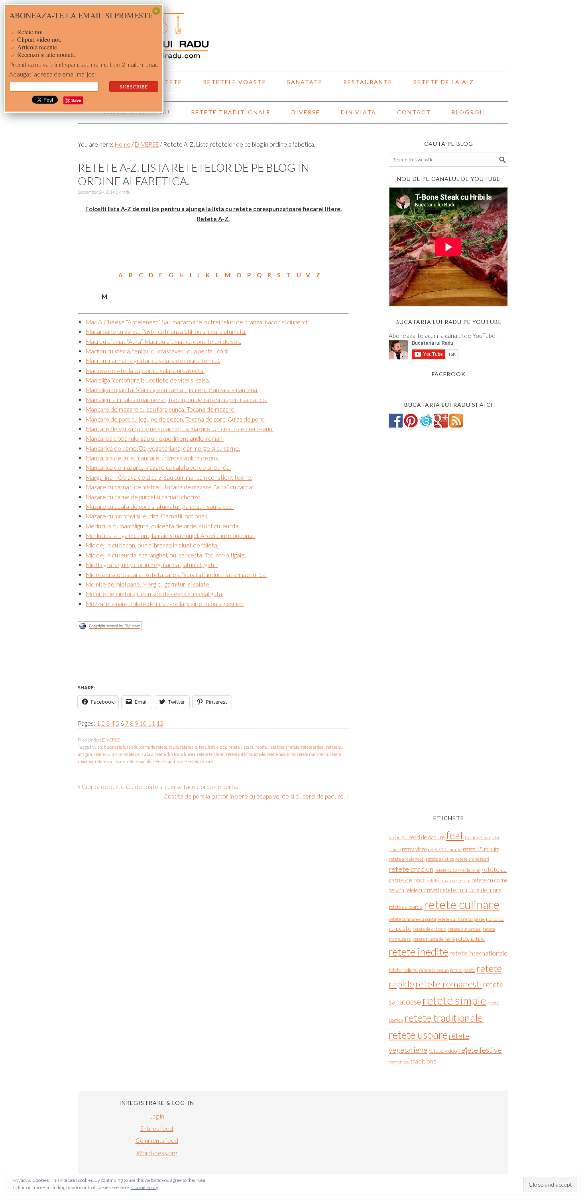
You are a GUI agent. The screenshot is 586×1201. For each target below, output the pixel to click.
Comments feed (157, 1140)
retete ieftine (470, 939)
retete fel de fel (210, 754)
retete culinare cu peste (461, 919)
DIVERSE (111, 739)
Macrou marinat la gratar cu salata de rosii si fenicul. (153, 360)
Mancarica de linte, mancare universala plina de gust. (154, 457)
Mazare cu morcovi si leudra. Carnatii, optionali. (147, 516)
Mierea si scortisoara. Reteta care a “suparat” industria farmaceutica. (176, 574)
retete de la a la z (138, 754)
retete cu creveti (422, 890)
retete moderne (281, 754)
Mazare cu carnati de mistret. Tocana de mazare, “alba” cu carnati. (171, 487)
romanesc (399, 1062)
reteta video (414, 849)
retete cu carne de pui (448, 880)
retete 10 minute (445, 849)
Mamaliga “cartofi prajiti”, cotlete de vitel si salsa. (148, 380)
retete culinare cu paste (412, 919)
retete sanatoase (110, 761)
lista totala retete (283, 747)
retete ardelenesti (407, 859)
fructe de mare (478, 837)
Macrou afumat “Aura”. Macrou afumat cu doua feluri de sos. (163, 341)
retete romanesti (312, 754)
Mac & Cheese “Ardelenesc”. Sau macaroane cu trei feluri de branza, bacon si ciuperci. (197, 322)
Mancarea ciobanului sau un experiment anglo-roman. (155, 438)
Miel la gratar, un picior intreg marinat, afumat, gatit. (152, 564)
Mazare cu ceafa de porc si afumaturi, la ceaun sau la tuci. (160, 506)
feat (202, 747)
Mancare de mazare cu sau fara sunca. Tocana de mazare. (161, 409)
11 (151, 723)
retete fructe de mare (434, 939)
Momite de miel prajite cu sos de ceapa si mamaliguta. (154, 593)
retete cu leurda (406, 907)
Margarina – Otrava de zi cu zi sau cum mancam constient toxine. (169, 477)
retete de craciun (429, 929)
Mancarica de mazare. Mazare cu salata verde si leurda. (158, 467)
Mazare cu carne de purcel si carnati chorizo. (144, 496)
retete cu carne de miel (457, 870)
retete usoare (200, 761)
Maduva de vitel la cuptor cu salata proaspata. (145, 370)
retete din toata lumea (175, 754)
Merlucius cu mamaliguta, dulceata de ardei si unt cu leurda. (163, 526)
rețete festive (480, 1049)
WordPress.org (156, 1152)
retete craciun (411, 869)
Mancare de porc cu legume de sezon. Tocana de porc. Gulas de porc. (175, 419)
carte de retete (153, 747)
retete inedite (418, 952)
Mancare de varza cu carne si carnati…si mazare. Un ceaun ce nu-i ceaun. (179, 428)
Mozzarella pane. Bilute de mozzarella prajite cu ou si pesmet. (165, 603)
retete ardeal (312, 747)
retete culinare (108, 754)
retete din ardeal (465, 929)
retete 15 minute (481, 849)
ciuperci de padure (423, 837)
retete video (443, 1050)
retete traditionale (170, 761)
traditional (424, 1061)
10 (143, 723)
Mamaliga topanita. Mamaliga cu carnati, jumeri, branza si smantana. (172, 389)
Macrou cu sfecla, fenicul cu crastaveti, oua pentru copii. (158, 351)
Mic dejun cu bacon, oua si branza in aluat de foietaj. (153, 545)
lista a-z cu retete (224, 747)
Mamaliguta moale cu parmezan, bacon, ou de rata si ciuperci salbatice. (176, 399)
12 (159, 723)
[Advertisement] (223, 662)
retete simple (139, 761)
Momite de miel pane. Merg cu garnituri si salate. (148, 584)
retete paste (462, 970)
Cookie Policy (144, 1187)
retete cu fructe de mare (470, 890)
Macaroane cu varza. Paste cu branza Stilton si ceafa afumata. (166, 331)
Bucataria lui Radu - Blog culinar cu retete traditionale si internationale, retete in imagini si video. (293, 32)
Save (76, 100)
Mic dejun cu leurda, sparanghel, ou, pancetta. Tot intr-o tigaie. (166, 555)
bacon (395, 837)
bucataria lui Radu (121, 747)
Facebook (449, 374)
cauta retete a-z (183, 747)
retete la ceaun (434, 970)
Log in (156, 1116)
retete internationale (245, 754)
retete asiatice (440, 859)
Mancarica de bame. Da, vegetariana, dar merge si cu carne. (163, 448)
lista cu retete (254, 747)
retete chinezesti (472, 859)
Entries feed (156, 1128)
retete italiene (403, 970)
